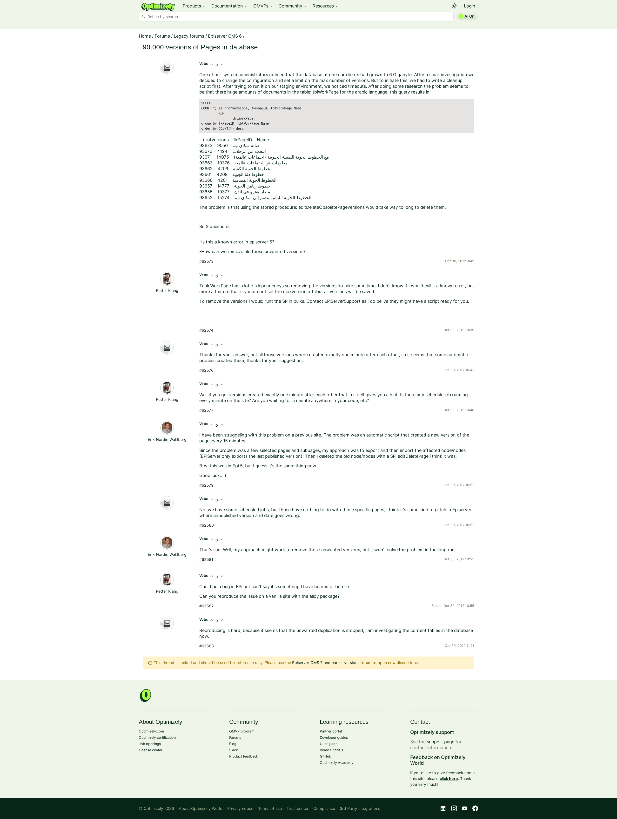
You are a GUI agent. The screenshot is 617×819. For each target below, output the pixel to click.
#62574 (206, 330)
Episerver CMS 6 (225, 36)
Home (145, 36)
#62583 (206, 646)
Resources (325, 5)
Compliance (324, 808)
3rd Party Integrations (360, 808)
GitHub (325, 756)
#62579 (206, 485)
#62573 (206, 261)
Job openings (150, 744)
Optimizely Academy (336, 762)
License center (150, 750)
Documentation (229, 5)
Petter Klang (167, 290)
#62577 (206, 410)
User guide (328, 744)
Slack (233, 750)
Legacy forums (189, 36)
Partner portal (331, 731)
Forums (162, 36)
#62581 (206, 559)
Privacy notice (240, 808)
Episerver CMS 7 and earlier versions (325, 662)
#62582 (206, 606)
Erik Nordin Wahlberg (167, 439)
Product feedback (243, 756)
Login (469, 5)
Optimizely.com (151, 731)
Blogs (233, 744)
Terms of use (270, 808)
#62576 (206, 370)
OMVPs (263, 5)
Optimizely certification (157, 737)
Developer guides (334, 737)
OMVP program (242, 731)
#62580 (206, 525)
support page (440, 741)
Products (194, 5)
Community (293, 5)
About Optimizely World (200, 808)
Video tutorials (331, 750)
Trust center (297, 808)
